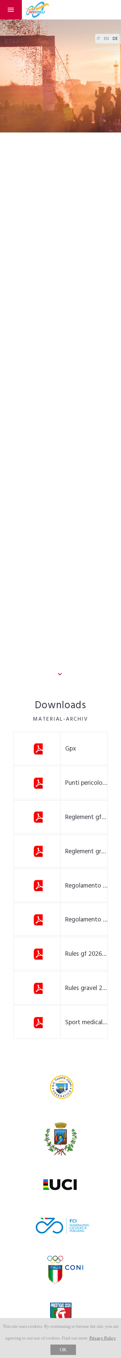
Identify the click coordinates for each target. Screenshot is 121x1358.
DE (115, 38)
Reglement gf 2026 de (86, 817)
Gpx (70, 749)
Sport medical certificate (86, 1022)
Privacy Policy (102, 1338)
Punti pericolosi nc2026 (86, 783)
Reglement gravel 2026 (86, 852)
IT (98, 38)
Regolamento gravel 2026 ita (86, 920)
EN (106, 38)
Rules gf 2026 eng (86, 954)
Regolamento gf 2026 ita (86, 886)
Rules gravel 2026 (86, 988)
